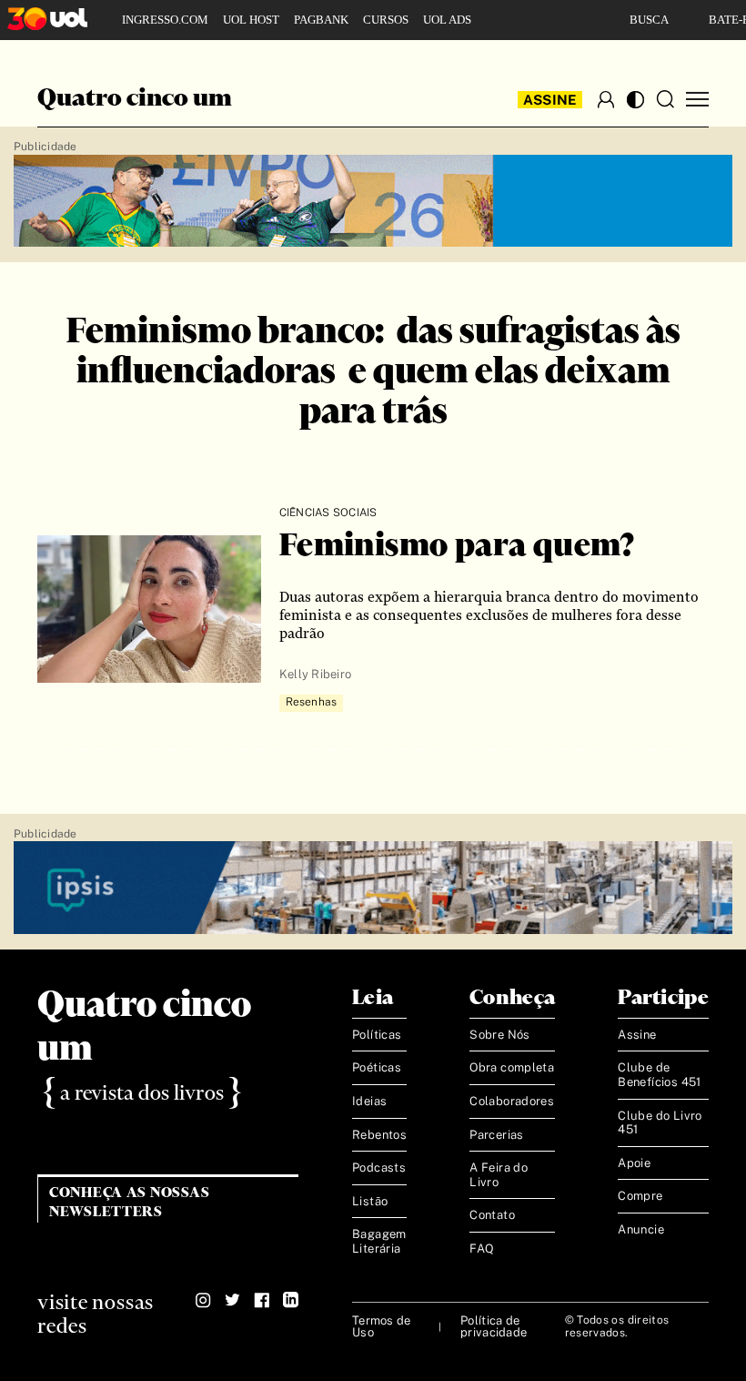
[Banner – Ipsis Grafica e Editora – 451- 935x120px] (373, 888)
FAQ (481, 1248)
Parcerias (496, 1135)
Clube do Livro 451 (659, 1123)
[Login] (606, 99)
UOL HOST (251, 19)
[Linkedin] (290, 1300)
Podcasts (379, 1167)
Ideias (369, 1101)
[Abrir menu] (697, 99)
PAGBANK (321, 19)
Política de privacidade (493, 1326)
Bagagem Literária (379, 1241)
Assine (550, 99)
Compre (640, 1196)
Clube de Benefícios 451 (659, 1075)
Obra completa (511, 1067)
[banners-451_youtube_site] (373, 202)
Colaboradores (511, 1101)
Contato (492, 1215)
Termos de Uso (381, 1326)
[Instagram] (203, 1300)
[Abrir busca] (665, 99)
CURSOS (385, 19)
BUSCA (649, 19)
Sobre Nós (499, 1034)
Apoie (634, 1163)
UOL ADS (447, 19)
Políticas (377, 1034)
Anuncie (641, 1229)
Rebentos (379, 1135)
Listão (370, 1201)
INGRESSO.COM (165, 19)
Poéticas (376, 1067)
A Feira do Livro (498, 1175)
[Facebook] (261, 1300)
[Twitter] (232, 1300)
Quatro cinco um (134, 99)
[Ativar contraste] (635, 99)
